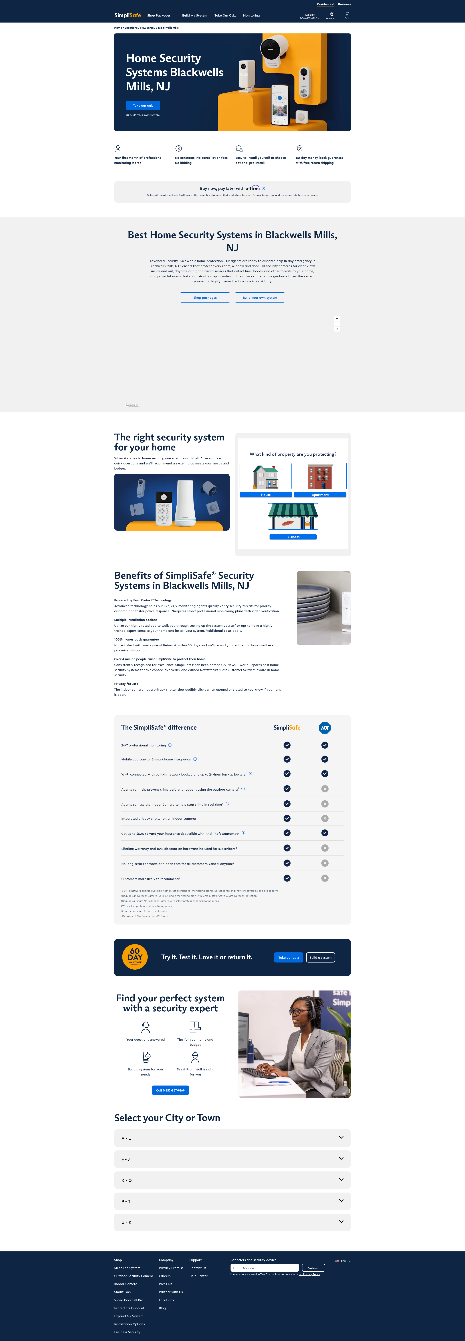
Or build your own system (143, 114)
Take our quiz (288, 957)
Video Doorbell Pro (128, 1300)
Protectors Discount (129, 1308)
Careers (165, 1276)
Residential (325, 4)
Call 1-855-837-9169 (170, 1090)
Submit (313, 1268)
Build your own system (260, 297)
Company (166, 1260)
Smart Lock (123, 1292)
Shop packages (205, 297)
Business (344, 4)
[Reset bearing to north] (337, 329)
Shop (118, 1260)
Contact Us (197, 1268)
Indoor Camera (125, 1284)
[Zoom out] (337, 324)
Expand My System (128, 1316)
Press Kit (165, 1284)
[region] (232, 361)
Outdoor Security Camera (133, 1276)
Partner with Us (171, 1292)
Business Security (127, 1332)
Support (195, 1260)
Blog (162, 1308)
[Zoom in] (337, 318)
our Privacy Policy (309, 1274)
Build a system (321, 957)
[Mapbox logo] (133, 405)
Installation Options (129, 1324)
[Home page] (127, 15)
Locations (166, 1300)
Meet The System (127, 1268)
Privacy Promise (171, 1268)
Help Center (198, 1276)
